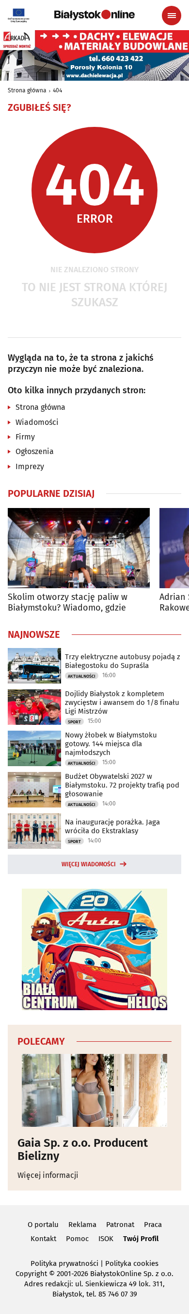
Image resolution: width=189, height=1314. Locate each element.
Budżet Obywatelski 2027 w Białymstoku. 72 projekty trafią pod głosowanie (122, 785)
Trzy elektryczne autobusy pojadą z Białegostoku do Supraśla (122, 661)
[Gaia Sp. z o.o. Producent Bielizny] (94, 1090)
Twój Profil (140, 1238)
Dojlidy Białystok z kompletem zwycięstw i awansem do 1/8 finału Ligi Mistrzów (122, 702)
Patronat (120, 1224)
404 (57, 90)
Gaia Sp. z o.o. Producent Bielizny (82, 1149)
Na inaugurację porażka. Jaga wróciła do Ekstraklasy (112, 826)
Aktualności (81, 676)
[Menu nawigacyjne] (171, 15)
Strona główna (27, 90)
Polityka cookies (131, 1263)
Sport (74, 721)
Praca (153, 1224)
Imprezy (30, 466)
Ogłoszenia (35, 451)
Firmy (25, 436)
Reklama (82, 1224)
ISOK (105, 1238)
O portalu (43, 1224)
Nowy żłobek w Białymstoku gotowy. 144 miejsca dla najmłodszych (111, 744)
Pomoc (77, 1238)
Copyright (31, 1273)
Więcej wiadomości (89, 864)
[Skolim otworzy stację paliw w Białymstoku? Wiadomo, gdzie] (79, 548)
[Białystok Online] (94, 15)
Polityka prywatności (64, 1263)
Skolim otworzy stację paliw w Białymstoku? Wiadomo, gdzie (67, 602)
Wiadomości (37, 422)
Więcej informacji (48, 1175)
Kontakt (43, 1238)
